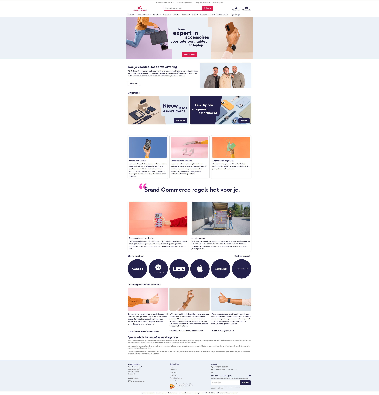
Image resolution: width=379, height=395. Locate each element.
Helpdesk (173, 375)
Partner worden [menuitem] (222, 15)
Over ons (173, 372)
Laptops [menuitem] (185, 15)
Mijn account (236, 10)
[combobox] (188, 8)
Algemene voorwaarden (148, 393)
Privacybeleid (233, 387)
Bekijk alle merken (242, 256)
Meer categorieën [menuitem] (206, 15)
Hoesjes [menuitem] (130, 15)
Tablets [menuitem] (176, 15)
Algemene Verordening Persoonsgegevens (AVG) (193, 393)
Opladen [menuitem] (156, 15)
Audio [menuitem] (194, 15)
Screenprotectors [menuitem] (143, 15)
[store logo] (140, 8)
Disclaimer (212, 393)
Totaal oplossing (176, 378)
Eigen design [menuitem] (235, 15)
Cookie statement (173, 393)
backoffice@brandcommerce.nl (225, 370)
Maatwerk (173, 370)
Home (172, 367)
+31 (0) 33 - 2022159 (220, 367)
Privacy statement (162, 393)
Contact (173, 381)
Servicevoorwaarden (243, 387)
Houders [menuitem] (166, 15)
